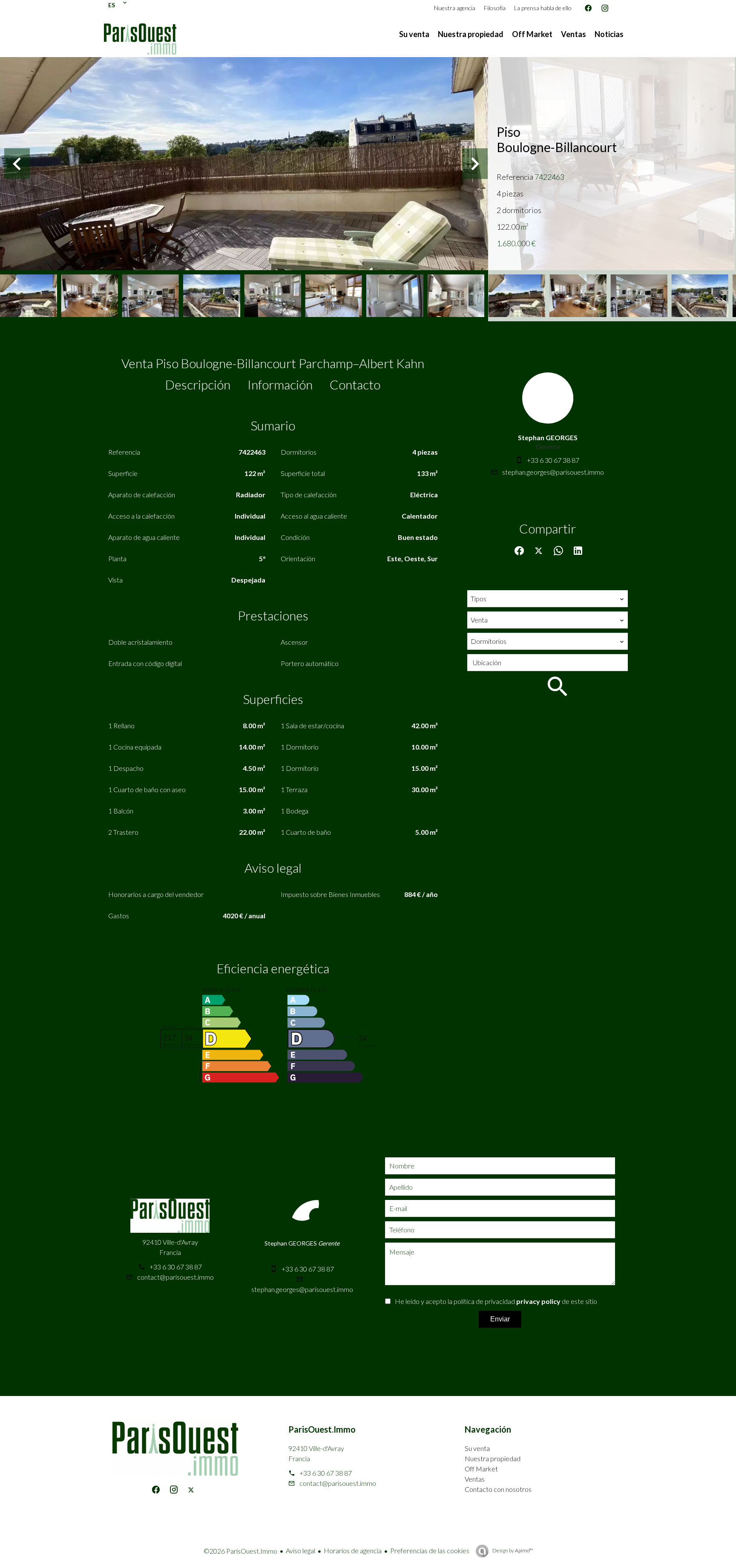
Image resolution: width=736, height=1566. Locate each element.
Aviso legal (300, 1550)
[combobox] (547, 598)
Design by (512, 1550)
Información (280, 384)
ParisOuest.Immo (322, 1429)
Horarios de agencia (353, 1550)
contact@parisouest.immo (175, 1277)
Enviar (500, 1319)
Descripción (197, 384)
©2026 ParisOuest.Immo (240, 1551)
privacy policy (538, 1301)
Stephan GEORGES (548, 437)
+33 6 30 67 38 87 (553, 460)
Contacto (355, 384)
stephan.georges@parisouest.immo (553, 472)
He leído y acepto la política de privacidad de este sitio (496, 1301)
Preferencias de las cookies (429, 1550)
